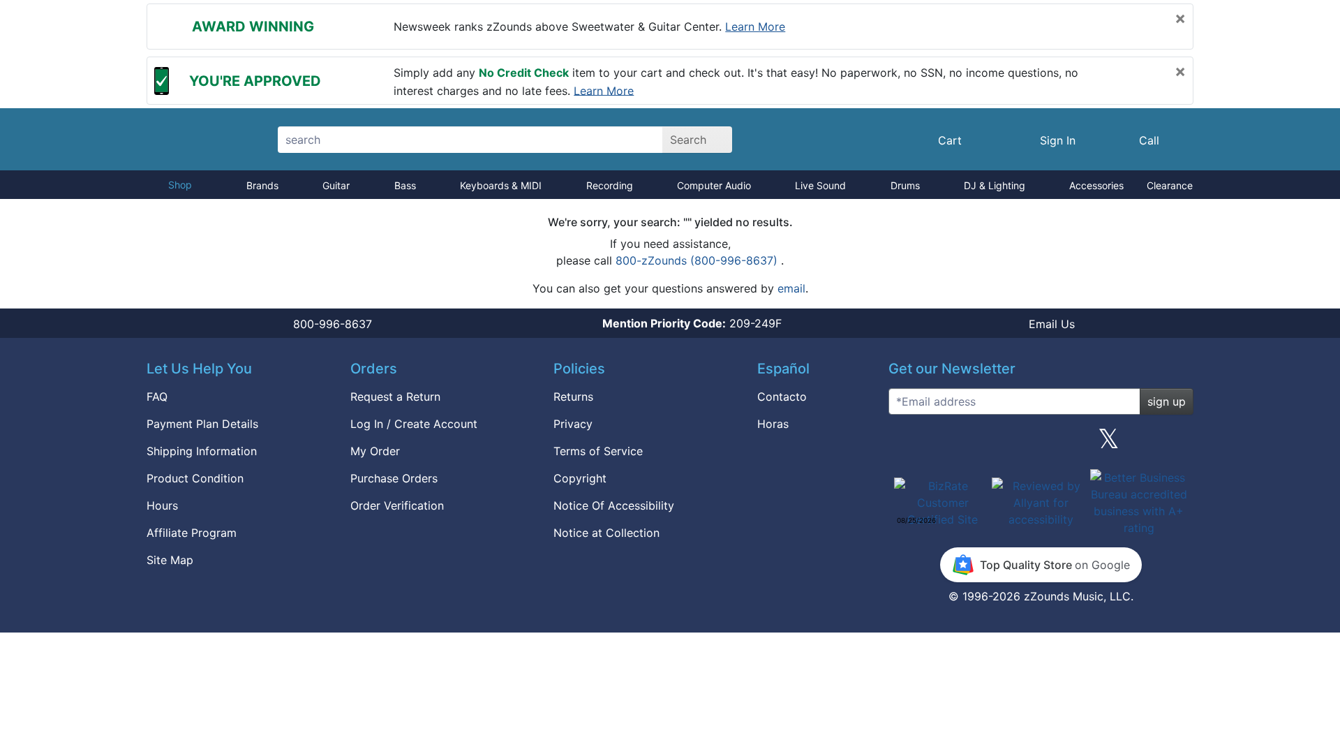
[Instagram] (1040, 444)
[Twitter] (1108, 444)
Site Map (170, 560)
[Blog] (904, 444)
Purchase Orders (394, 478)
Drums (905, 185)
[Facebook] (972, 444)
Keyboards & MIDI (501, 185)
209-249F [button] (692, 323)
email (791, 288)
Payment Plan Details (202, 424)
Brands (262, 185)
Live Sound (820, 185)
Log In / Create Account (413, 424)
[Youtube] (1177, 444)
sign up (1166, 401)
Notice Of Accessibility (613, 505)
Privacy (573, 424)
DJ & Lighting (994, 185)
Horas (773, 424)
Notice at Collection (606, 533)
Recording (609, 185)
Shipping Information (202, 451)
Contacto (782, 397)
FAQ (157, 397)
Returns (573, 397)
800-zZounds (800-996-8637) (698, 260)
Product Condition (195, 478)
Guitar (336, 185)
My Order (375, 451)
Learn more (755, 27)
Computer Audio (714, 185)
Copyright (579, 478)
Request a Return (395, 397)
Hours (162, 505)
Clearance (1170, 185)
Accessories (1096, 185)
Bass (405, 185)
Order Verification (397, 505)
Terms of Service (598, 451)
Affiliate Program (192, 533)
